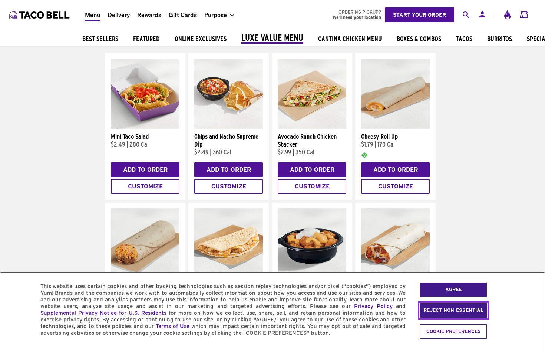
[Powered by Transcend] (12, 350)
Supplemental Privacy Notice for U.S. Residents (103, 313)
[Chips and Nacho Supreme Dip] (228, 127)
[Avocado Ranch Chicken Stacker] (312, 127)
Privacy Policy (373, 306)
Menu (92, 15)
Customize (145, 186)
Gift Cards (183, 15)
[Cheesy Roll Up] (395, 127)
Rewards (149, 15)
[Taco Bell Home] (40, 15)
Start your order (419, 15)
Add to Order (145, 169)
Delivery (119, 15)
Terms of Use (172, 326)
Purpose (215, 15)
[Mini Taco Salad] (145, 127)
